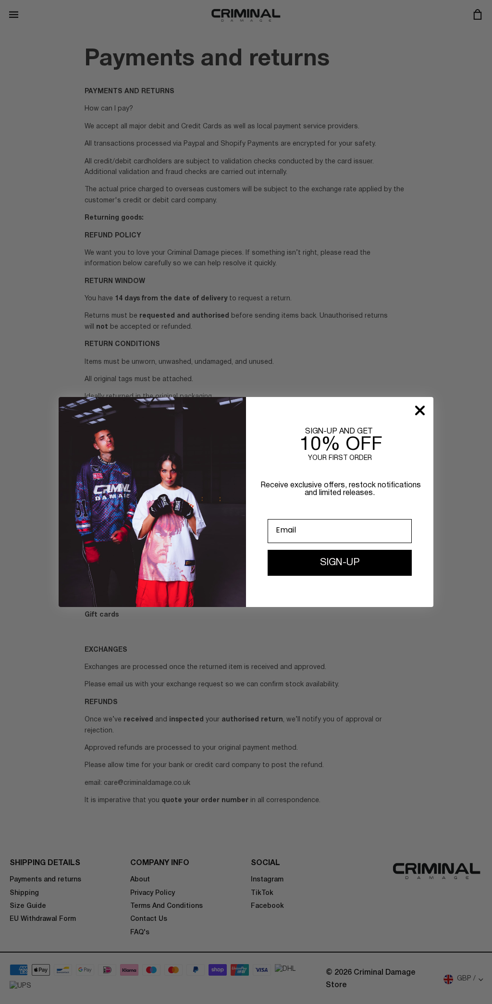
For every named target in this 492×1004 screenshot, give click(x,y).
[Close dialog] (420, 410)
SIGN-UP (339, 562)
